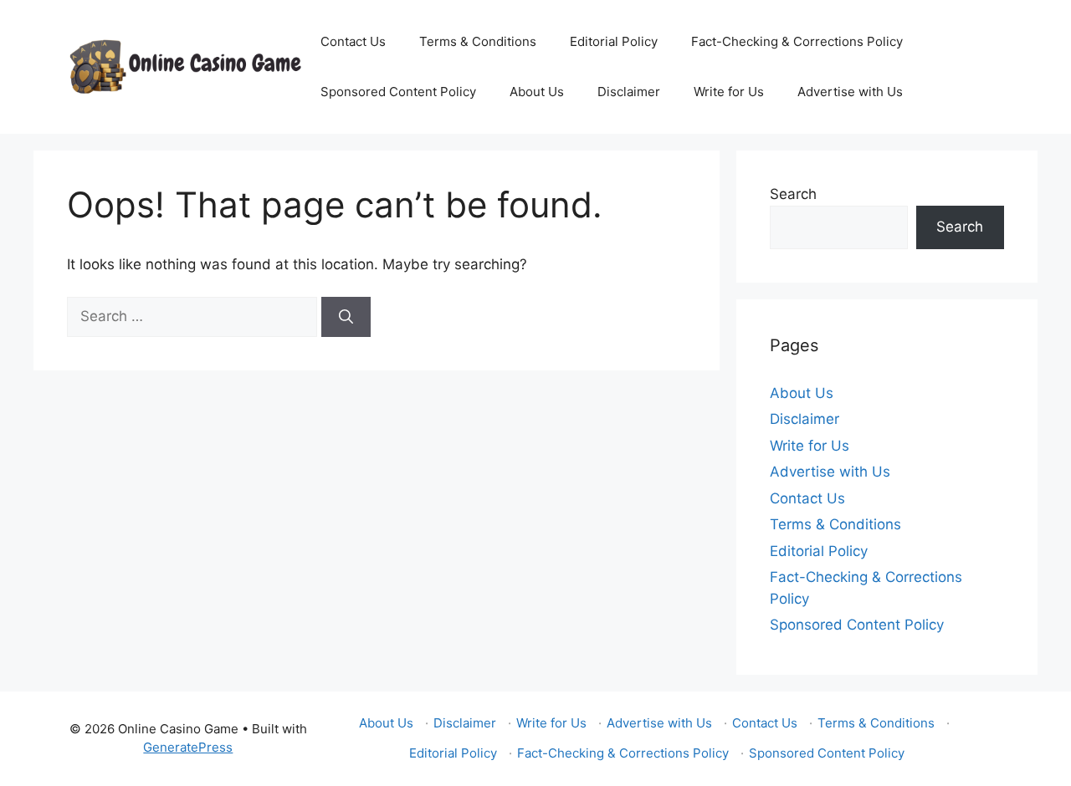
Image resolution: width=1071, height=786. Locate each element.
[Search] (346, 317)
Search (793, 194)
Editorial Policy (614, 41)
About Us (537, 92)
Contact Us (353, 41)
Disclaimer (628, 92)
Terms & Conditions (477, 41)
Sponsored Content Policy (398, 92)
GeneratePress (188, 747)
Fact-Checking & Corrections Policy (797, 41)
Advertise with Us (850, 92)
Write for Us (729, 92)
